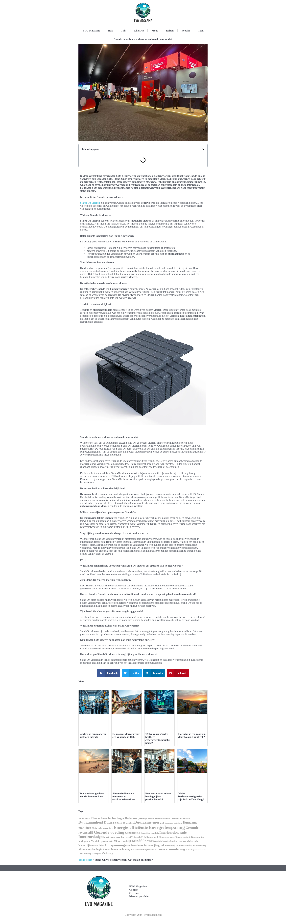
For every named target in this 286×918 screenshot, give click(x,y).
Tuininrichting (84, 853)
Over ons (134, 893)
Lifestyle (139, 30)
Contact (133, 889)
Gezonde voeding (109, 832)
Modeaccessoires (178, 841)
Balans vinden (84, 818)
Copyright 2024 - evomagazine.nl (143, 914)
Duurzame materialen (173, 823)
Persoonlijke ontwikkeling (178, 845)
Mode (155, 30)
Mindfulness (141, 841)
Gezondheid (132, 832)
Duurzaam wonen (119, 822)
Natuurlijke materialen (91, 845)
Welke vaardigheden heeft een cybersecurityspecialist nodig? (157, 738)
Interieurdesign (90, 837)
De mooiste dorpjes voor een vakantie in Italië (126, 735)
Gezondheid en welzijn (150, 833)
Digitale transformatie (152, 818)
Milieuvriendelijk (122, 841)
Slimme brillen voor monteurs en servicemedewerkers (123, 796)
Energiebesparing (166, 827)
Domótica (166, 818)
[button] (202, 149)
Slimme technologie (90, 849)
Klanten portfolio (138, 896)
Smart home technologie (118, 849)
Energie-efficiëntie (131, 827)
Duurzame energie (149, 822)
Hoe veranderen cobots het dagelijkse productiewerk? (158, 796)
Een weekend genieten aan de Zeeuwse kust (91, 795)
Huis (110, 30)
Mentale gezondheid (102, 841)
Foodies (186, 30)
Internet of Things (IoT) (132, 837)
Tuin (123, 30)
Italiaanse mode (151, 837)
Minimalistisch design (160, 841)
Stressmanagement (143, 849)
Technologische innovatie (196, 850)
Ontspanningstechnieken (124, 845)
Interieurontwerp (111, 837)
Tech (201, 30)
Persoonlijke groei (154, 845)
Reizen (170, 30)
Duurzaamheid (90, 822)
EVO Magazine (91, 30)
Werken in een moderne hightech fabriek (92, 735)
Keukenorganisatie (183, 837)
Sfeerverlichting (199, 846)
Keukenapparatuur (167, 837)
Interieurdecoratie (173, 832)
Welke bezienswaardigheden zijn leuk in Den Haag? (191, 796)
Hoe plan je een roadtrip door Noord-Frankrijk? (192, 735)
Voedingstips (96, 854)
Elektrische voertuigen (102, 828)
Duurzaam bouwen (181, 818)
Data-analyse (134, 818)
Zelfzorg (107, 853)
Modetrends (192, 841)
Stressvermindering (169, 849)
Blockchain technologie (107, 818)
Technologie (85, 859)
